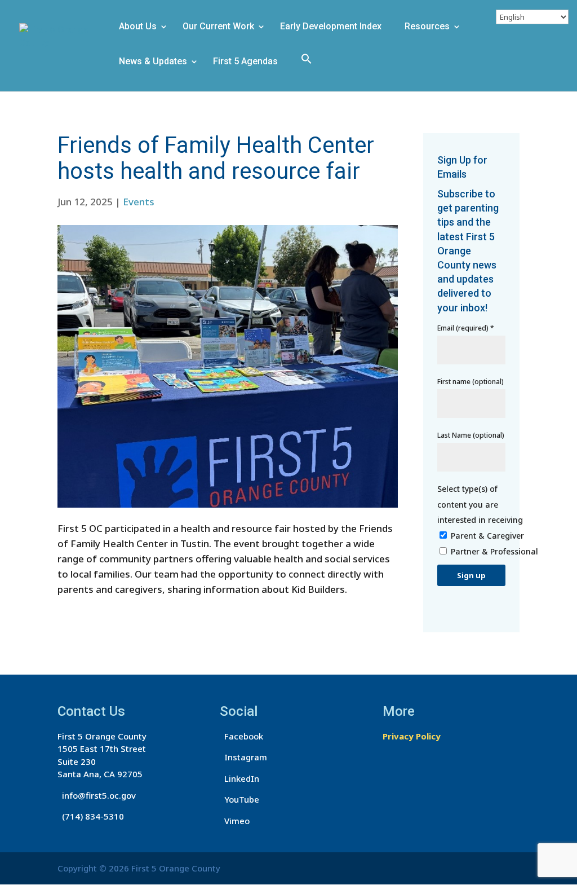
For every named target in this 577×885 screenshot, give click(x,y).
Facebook (241, 736)
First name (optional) (470, 381)
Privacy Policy (412, 736)
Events (138, 201)
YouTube (239, 799)
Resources (427, 27)
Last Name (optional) (470, 435)
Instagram (243, 757)
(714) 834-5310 (90, 816)
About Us (138, 27)
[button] (311, 71)
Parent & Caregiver (487, 535)
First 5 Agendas (245, 62)
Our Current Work (218, 27)
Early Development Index (330, 27)
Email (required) (465, 328)
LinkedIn (239, 778)
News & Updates (153, 62)
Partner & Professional (494, 551)
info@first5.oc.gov (96, 795)
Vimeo (235, 820)
